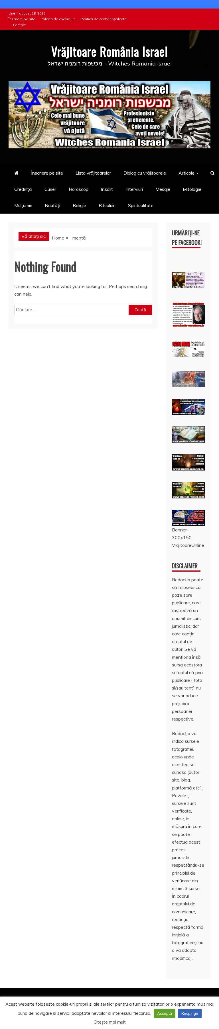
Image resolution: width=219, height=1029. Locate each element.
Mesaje (162, 189)
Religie (79, 205)
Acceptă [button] (164, 1013)
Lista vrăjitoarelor (93, 173)
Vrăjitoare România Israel (109, 51)
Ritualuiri (107, 205)
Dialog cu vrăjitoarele (144, 173)
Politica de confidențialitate (104, 19)
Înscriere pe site (22, 19)
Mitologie (192, 189)
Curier (50, 189)
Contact (19, 25)
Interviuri (134, 189)
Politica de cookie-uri (58, 19)
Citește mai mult (110, 1022)
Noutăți (52, 205)
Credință (23, 189)
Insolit (107, 189)
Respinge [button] (189, 1013)
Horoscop (78, 189)
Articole (186, 173)
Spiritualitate (140, 205)
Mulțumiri (23, 205)
